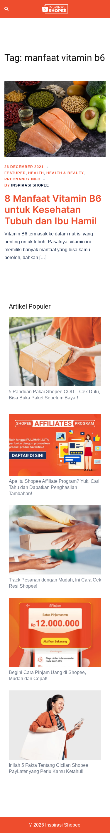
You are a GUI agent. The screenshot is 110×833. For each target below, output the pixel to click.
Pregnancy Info (22, 179)
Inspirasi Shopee (30, 185)
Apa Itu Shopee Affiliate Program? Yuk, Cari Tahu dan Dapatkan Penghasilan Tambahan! (54, 487)
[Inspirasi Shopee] (55, 8)
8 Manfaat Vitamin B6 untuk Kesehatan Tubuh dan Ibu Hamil (52, 210)
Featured (15, 173)
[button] (6, 9)
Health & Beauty (65, 173)
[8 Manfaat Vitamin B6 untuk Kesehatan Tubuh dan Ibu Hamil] (55, 118)
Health (36, 173)
